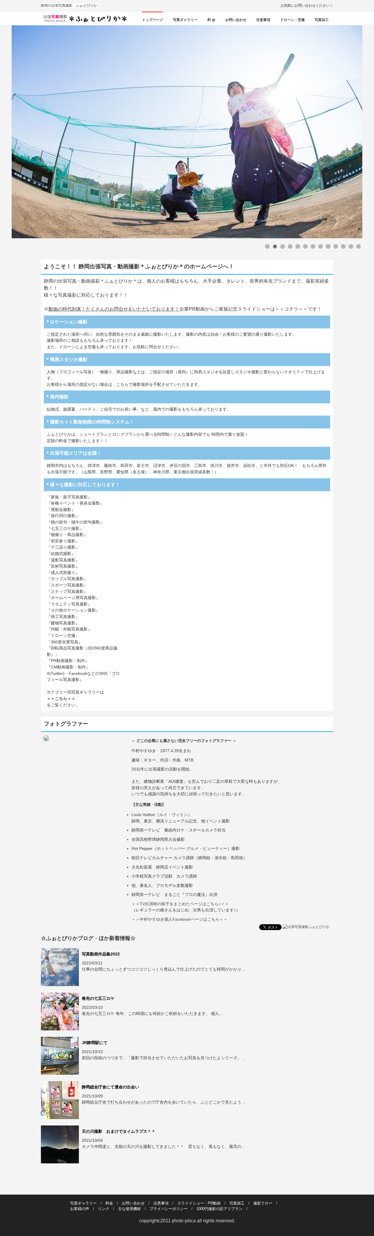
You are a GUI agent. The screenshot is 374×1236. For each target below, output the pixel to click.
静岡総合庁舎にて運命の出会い (110, 1087)
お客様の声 (79, 1209)
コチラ (291, 309)
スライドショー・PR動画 (199, 1203)
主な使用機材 (129, 1209)
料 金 (211, 20)
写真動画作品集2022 (101, 954)
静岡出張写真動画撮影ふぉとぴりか (85, 18)
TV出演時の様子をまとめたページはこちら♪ (180, 903)
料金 (109, 1203)
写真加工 (322, 20)
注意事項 (263, 20)
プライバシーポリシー (169, 1209)
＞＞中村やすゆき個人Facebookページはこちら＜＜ (179, 919)
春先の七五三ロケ (98, 998)
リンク (103, 1209)
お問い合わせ (235, 20)
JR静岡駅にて (95, 1042)
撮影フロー (262, 1203)
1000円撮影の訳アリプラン (219, 1209)
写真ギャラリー (185, 20)
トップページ (152, 20)
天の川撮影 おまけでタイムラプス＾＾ (118, 1131)
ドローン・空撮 (292, 20)
